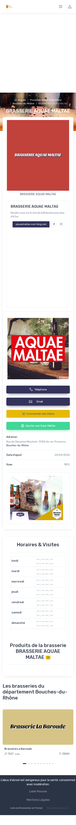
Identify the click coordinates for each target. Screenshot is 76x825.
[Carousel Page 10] (52, 763)
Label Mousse (38, 791)
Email (40, 401)
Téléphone (40, 389)
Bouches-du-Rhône (23, 103)
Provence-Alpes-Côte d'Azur (46, 100)
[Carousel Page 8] (46, 763)
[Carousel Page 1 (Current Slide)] (24, 763)
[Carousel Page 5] (37, 763)
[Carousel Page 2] (28, 763)
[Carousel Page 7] (43, 763)
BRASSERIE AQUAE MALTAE (38, 111)
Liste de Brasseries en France (26, 808)
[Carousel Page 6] (40, 763)
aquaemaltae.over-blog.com (31, 224)
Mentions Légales (38, 799)
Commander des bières (40, 413)
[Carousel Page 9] (49, 763)
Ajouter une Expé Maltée (40, 425)
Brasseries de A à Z (57, 808)
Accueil (22, 100)
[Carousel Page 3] (31, 763)
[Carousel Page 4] (34, 763)
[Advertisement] (38, 53)
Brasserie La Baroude (18, 748)
